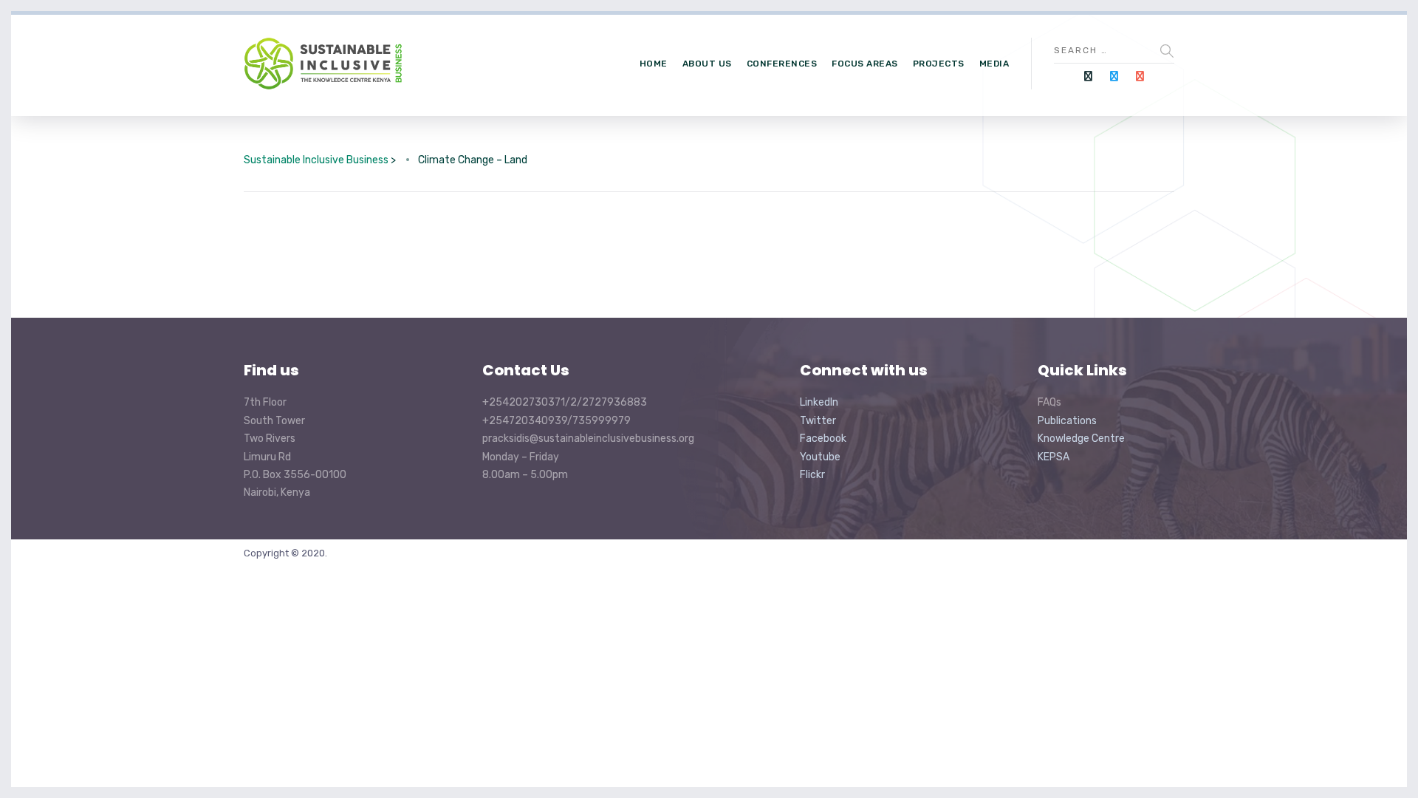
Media (994, 63)
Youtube (820, 457)
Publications (1067, 421)
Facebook (823, 438)
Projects (939, 63)
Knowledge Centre (1081, 438)
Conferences (782, 63)
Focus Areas (865, 63)
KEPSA (1053, 457)
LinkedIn (819, 402)
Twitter (818, 421)
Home (654, 63)
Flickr (812, 474)
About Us (707, 63)
